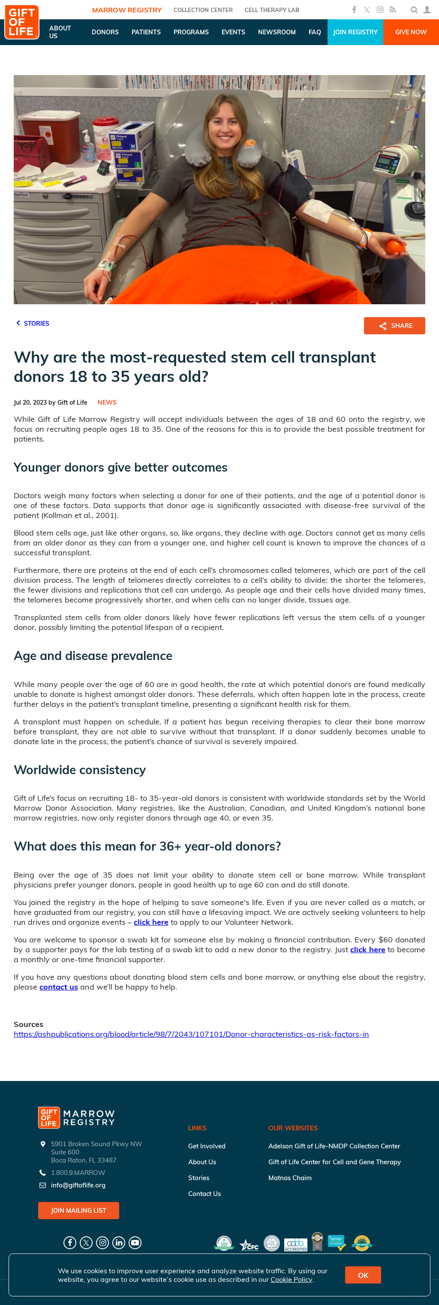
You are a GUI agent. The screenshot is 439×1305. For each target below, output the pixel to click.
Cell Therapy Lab (272, 9)
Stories (198, 1178)
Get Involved (207, 1146)
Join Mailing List (78, 1210)
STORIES (35, 323)
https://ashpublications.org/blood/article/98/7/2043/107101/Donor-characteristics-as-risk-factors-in (191, 1034)
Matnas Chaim (290, 1178)
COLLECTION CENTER (203, 9)
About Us (202, 1162)
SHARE (401, 326)
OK (363, 1275)
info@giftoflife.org (78, 1185)
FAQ (315, 32)
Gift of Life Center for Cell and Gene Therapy (334, 1162)
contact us (58, 987)
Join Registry (355, 32)
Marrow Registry (127, 10)
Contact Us (204, 1194)
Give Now (411, 32)
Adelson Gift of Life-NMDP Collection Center (334, 1146)
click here (151, 922)
